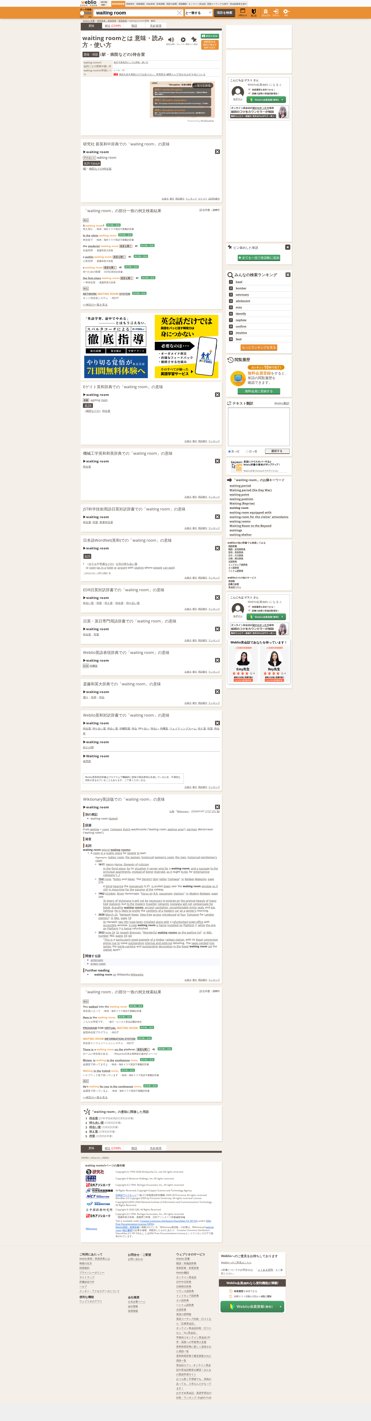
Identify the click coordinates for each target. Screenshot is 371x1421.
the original (188, 900)
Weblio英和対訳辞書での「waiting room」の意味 (126, 715)
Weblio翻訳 (281, 403)
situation (140, 868)
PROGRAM (90, 1028)
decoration (166, 946)
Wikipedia (137, 974)
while (201, 925)
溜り (85, 697)
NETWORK (90, 293)
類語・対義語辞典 (186, 1263)
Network (125, 914)
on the (119, 1049)
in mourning (117, 889)
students (94, 246)
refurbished (180, 922)
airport (121, 567)
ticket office (196, 922)
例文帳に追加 (113, 225)
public (89, 256)
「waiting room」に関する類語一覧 (97, 573)
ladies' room (116, 857)
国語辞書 (232, 546)
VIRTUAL (110, 1028)
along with (162, 922)
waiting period (240, 485)
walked (93, 1006)
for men (181, 857)
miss (239, 307)
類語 (134, 26)
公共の (120, 564)
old (106, 904)
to (138, 853)
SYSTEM (124, 293)
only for (163, 868)
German (192, 829)
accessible (110, 925)
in (182, 879)
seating (139, 567)
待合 (102, 697)
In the (86, 235)
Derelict (147, 879)
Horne (118, 864)
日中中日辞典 (183, 1282)
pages (119, 936)
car (177, 910)
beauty (200, 900)
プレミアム (265, 15)
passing (140, 889)
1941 (101, 879)
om (106, 400)
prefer (136, 910)
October (110, 893)
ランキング (191, 198)
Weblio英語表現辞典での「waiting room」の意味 (126, 652)
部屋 (127, 728)
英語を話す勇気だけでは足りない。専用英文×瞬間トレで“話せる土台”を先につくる (162, 74)
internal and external (158, 943)
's (195, 910)
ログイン (275, 15)
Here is (87, 1017)
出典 (171, 811)
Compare (116, 829)
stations (179, 893)
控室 (95, 522)
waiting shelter (241, 534)
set (210, 946)
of (136, 864)
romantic (163, 904)
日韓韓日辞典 (183, 1286)
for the (129, 889)
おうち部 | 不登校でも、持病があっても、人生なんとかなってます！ (193, 1383)
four (183, 914)
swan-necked (199, 943)
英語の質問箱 (183, 1314)
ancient (149, 907)
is (152, 886)
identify (241, 313)
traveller (151, 904)
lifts (126, 922)
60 (130, 936)
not (142, 900)
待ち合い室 (130, 564)
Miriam (87, 1060)
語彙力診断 (233, 584)
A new (133, 925)
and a (194, 868)
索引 (172, 198)
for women (133, 857)
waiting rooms (240, 521)
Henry (110, 864)
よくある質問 (265, 1270)
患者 (102, 522)
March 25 (111, 914)
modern (140, 904)
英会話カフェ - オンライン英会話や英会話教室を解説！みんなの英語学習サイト (193, 1369)
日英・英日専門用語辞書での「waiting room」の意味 (129, 621)
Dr (117, 932)
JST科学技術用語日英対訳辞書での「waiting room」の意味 (134, 509)
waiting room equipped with (250, 512)
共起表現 (150, 3)
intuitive (241, 332)
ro (102, 400)
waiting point (239, 494)
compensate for (203, 904)
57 (209, 811)
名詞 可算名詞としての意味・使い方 (131, 62)
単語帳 (231, 581)
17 (206, 811)
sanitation (161, 907)
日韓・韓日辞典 (235, 558)
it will (135, 900)
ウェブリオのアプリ (90, 1301)
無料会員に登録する (259, 391)
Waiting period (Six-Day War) (251, 490)
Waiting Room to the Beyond (250, 525)
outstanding (136, 943)
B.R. (155, 893)
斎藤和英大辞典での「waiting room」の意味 (122, 683)
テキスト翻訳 (242, 403)
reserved (159, 872)
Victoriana (124, 900)
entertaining (201, 872)
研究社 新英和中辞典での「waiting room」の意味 (126, 144)
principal (109, 872)
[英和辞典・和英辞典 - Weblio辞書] (88, 2)
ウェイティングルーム (183, 728)
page (211, 879)
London (209, 914)
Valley (163, 879)
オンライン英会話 (197, 3)
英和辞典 (122, 20)
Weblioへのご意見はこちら (236, 1262)
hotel (110, 567)
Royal (199, 939)
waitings (236, 530)
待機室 (93, 666)
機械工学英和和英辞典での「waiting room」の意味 (128, 453)
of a (160, 910)
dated (113, 818)
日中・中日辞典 (235, 555)
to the (214, 868)
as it (169, 872)
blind (109, 886)
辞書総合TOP (86, 1282)
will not (187, 904)
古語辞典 (232, 561)
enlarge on (173, 900)
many (212, 900)
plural (106, 850)
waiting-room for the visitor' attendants (259, 517)
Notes (117, 879)
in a (103, 853)
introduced (169, 914)
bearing (118, 886)
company (109, 875)
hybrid (106, 1070)
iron (211, 943)
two (120, 922)
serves (153, 868)
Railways (205, 893)
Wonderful (150, 932)
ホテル (93, 564)
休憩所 (87, 761)
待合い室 (88, 603)
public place (114, 853)
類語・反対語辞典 (236, 549)
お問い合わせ (135, 1259)
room (92, 567)
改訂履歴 (127, 1230)
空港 (102, 564)
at (178, 914)
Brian (120, 893)
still (105, 889)
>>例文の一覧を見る (95, 304)
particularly (123, 939)
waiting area (176, 829)
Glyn (155, 879)
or (115, 567)
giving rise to (111, 943)
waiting (94, 829)
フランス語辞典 (185, 1291)
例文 (108, 26)
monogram (136, 886)
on (181, 925)
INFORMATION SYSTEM (120, 1038)
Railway (189, 879)
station (107, 949)
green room (98, 964)
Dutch (127, 829)
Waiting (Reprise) (242, 503)
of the (149, 889)
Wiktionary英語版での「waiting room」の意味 (124, 799)
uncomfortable (179, 907)
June (108, 879)
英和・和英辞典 (235, 552)
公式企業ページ (137, 1301)
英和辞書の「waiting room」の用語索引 (95, 1157)
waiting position (241, 499)
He (84, 1086)
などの (98, 168)
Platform (188, 925)
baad (239, 281)
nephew (241, 320)
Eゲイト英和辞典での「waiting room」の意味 (123, 386)
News (131, 879)
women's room (164, 857)
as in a (101, 567)
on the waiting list (189, 932)
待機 (122, 728)
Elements (129, 864)
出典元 (165, 198)
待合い (155, 728)
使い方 (254, 15)
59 (125, 936)
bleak (106, 907)
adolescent (243, 301)
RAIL (116, 918)
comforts (151, 910)
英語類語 (140, 3)
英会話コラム (234, 587)
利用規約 (84, 1268)
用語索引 (180, 198)
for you (104, 1086)
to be (184, 872)
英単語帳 (160, 3)
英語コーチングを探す (217, 3)
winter (190, 910)
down (167, 886)
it (148, 868)
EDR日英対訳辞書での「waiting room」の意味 (123, 589)
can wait (168, 567)
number (103, 936)
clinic (94, 235)
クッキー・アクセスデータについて (99, 1291)
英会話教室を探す (238, 3)
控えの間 (88, 747)
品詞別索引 (214, 198)
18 (129, 918)
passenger (166, 893)
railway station (174, 939)
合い (146, 728)
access (157, 914)
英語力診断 (171, 3)
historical (147, 857)
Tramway (173, 879)
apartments (123, 872)
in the (177, 946)
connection (211, 939)
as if (215, 886)
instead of (138, 872)
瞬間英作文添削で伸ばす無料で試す (210, 44)
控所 (93, 697)
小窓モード (242, 15)
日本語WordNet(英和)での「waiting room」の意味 (127, 540)
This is (108, 939)
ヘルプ (83, 1286)
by (128, 868)
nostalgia (176, 904)
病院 (91, 168)
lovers (110, 900)
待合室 (107, 168)
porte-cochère (126, 946)
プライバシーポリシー (92, 1272)
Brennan (135, 932)
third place (118, 868)
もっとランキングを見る (259, 347)
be (146, 900)
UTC (214, 811)
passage (204, 868)
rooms (125, 850)
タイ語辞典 (233, 568)
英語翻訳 (183, 3)
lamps (107, 946)
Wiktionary (182, 811)
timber (160, 939)
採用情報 (133, 1311)
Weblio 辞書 (89, 20)
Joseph (124, 932)
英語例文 (130, 3)
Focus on (147, 893)
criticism (143, 864)
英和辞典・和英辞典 (106, 20)
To (104, 900)
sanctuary (242, 294)
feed (239, 339)
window (207, 886)
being (149, 872)
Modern (194, 893)
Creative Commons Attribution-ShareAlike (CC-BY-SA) (169, 1221)
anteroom (97, 960)
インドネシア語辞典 (238, 564)
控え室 (109, 603)
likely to (126, 910)
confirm (241, 326)
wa (92, 400)
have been (136, 922)
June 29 (110, 932)
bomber (241, 288)
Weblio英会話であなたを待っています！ (259, 642)
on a (182, 910)
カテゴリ (202, 198)
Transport (193, 914)
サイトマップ (86, 1277)
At (104, 922)
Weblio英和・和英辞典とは (94, 1258)
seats (200, 907)
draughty (117, 907)
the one (211, 925)
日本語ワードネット (126, 1195)
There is (88, 1049)
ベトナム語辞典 (235, 571)
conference (122, 1060)
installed (149, 922)
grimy (193, 907)
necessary (155, 900)
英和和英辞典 (118, 3)
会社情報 (133, 1306)
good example (140, 939)
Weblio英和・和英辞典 (127, 1227)
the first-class (92, 278)
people (157, 567)
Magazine (200, 879)
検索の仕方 (85, 1263)
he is (118, 910)
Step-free (146, 914)
